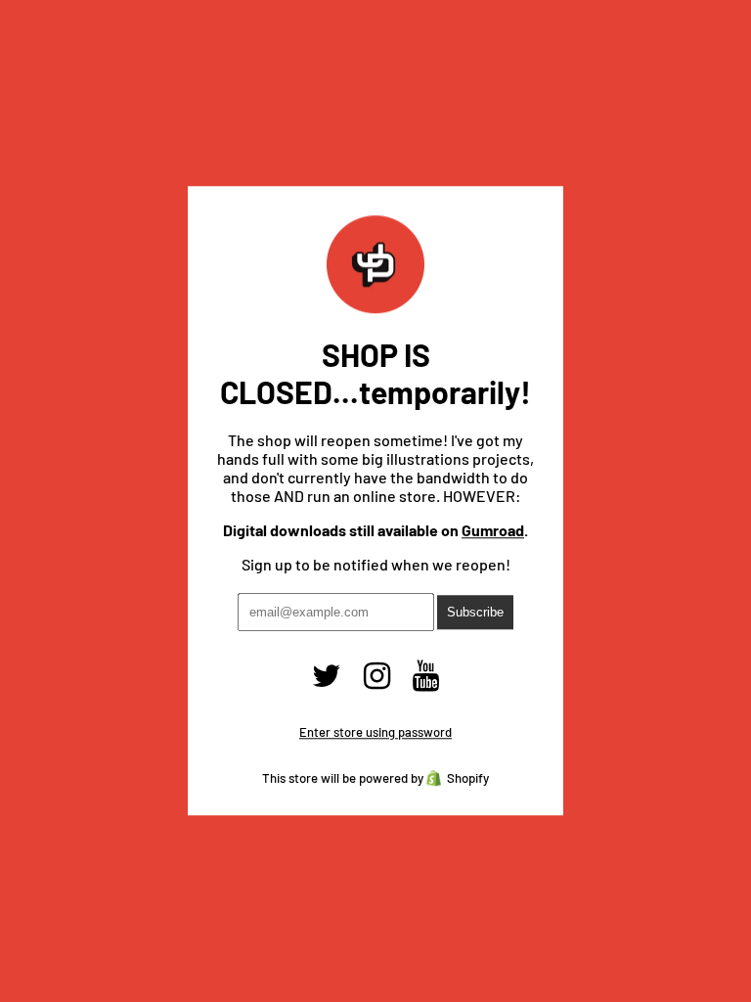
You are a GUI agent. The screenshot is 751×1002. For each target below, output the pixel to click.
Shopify (468, 779)
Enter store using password (375, 733)
